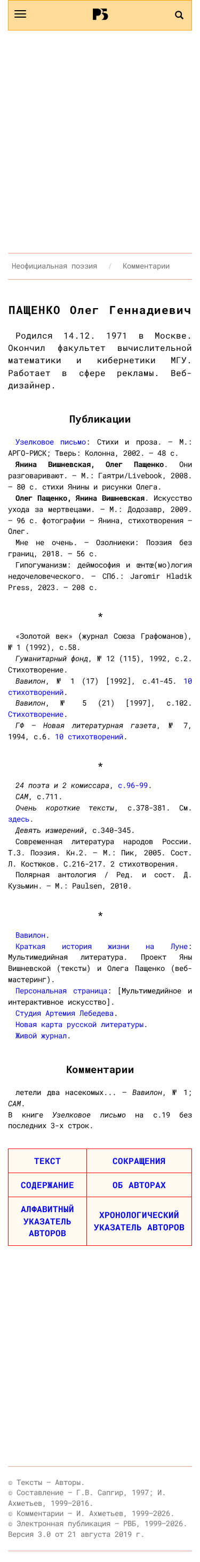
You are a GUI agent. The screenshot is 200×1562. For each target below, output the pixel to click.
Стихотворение (35, 714)
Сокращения (139, 1160)
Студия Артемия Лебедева (64, 1013)
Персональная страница (61, 990)
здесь (18, 819)
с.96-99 (133, 785)
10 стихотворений (89, 736)
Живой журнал (41, 1035)
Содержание (47, 1184)
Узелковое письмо (50, 442)
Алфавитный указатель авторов (47, 1221)
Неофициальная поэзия (54, 266)
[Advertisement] (100, 141)
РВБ (100, 14)
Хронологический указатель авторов (139, 1220)
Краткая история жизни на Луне (101, 946)
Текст (47, 1160)
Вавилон (30, 935)
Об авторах (139, 1184)
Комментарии (146, 266)
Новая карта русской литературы (79, 1024)
